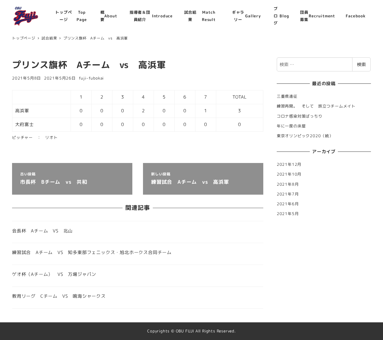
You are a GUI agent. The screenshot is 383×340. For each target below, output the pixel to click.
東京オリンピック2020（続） (305, 136)
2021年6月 (288, 204)
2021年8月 (288, 184)
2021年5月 (288, 213)
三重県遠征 (287, 96)
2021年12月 (289, 164)
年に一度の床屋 (291, 126)
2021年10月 (289, 174)
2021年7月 (288, 194)
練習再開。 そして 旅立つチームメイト (318, 106)
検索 (361, 64)
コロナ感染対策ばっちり (299, 116)
